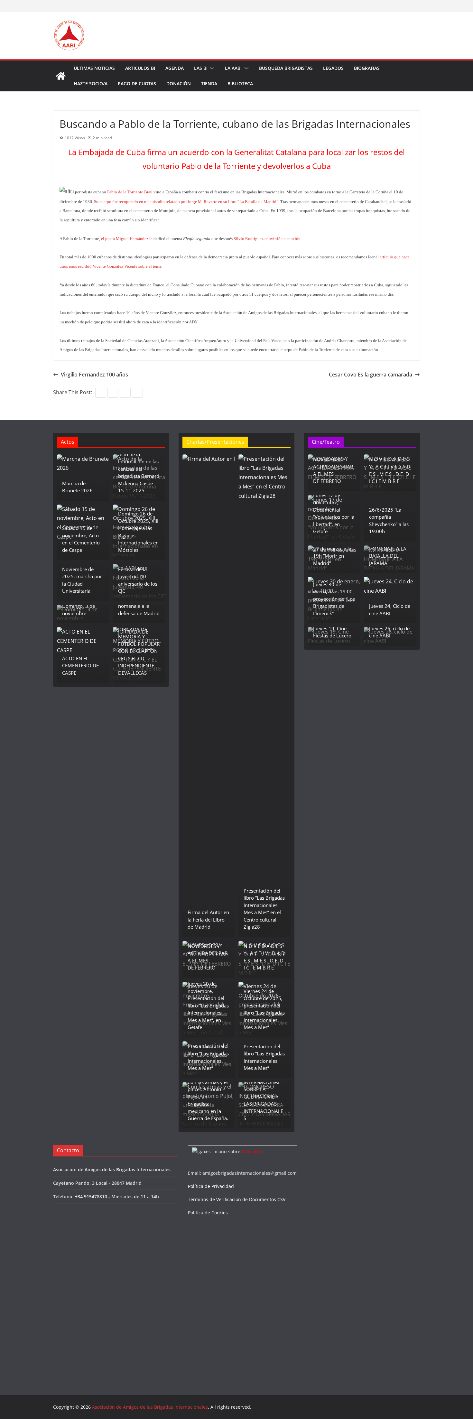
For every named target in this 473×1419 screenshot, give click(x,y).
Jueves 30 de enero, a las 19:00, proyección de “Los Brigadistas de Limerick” (334, 599)
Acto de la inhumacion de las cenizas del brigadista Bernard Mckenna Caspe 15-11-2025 (138, 472)
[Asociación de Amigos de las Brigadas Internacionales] (61, 76)
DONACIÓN (178, 83)
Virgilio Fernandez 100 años (94, 374)
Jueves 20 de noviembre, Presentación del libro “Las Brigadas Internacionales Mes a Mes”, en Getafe (208, 1005)
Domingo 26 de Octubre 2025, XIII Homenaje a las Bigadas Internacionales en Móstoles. (138, 531)
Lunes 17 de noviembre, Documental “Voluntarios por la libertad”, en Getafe (333, 513)
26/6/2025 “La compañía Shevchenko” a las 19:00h (389, 520)
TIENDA (209, 83)
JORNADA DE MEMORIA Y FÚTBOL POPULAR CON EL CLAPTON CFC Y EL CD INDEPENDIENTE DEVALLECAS (139, 651)
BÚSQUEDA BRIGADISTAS (286, 68)
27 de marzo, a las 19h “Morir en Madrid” (333, 555)
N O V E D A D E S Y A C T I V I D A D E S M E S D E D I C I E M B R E (264, 957)
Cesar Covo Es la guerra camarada (370, 374)
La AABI (233, 68)
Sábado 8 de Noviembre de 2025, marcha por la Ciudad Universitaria (82, 576)
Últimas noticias (94, 68)
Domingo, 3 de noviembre (78, 610)
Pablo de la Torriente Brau (130, 192)
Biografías (367, 68)
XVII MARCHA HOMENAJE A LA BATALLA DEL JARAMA (387, 552)
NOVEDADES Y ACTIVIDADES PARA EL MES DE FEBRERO (207, 957)
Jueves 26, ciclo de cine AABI (389, 632)
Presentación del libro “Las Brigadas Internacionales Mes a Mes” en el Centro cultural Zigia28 (264, 908)
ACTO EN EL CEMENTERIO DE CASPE (80, 665)
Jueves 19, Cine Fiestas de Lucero (332, 632)
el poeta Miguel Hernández (124, 238)
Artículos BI (140, 68)
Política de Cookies (208, 1213)
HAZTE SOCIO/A (90, 83)
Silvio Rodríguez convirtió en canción (267, 238)
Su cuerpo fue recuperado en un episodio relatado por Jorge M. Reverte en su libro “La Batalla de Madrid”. (187, 201)
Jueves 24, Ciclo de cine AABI (389, 610)
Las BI (201, 68)
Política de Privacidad (211, 1186)
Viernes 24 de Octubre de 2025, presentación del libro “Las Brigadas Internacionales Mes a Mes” (264, 1009)
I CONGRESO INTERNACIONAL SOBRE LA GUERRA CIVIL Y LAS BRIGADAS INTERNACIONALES (263, 1096)
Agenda (174, 68)
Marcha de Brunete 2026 (77, 487)
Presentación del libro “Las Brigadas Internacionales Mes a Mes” (208, 1057)
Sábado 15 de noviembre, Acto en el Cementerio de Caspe (81, 539)
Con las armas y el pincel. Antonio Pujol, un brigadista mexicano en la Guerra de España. (208, 1100)
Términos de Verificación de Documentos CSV (236, 1199)
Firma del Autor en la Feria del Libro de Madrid (208, 919)
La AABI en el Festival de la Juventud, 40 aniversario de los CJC (137, 576)
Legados (333, 68)
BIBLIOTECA (240, 83)
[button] (211, 68)
